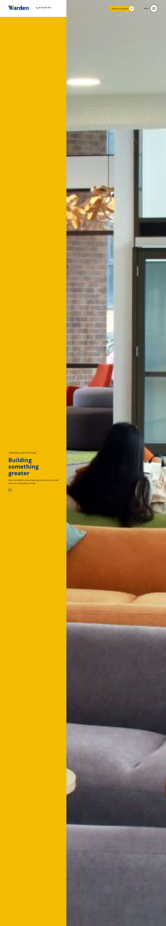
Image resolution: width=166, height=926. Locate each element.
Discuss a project (119, 8)
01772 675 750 (45, 7)
